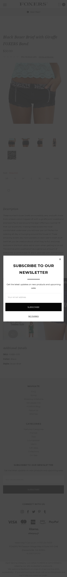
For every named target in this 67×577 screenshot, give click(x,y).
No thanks (33, 316)
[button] (60, 259)
